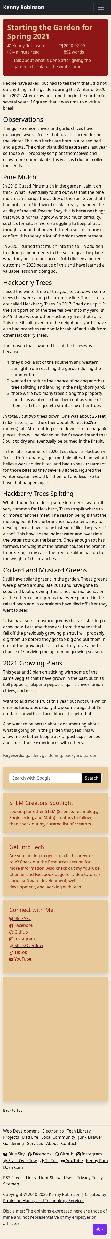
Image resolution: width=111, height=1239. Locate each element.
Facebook (23, 925)
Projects (11, 1137)
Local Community (58, 1137)
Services (35, 1143)
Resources (58, 862)
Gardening (13, 1143)
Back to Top (13, 1110)
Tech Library (79, 1131)
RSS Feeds (13, 1178)
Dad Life (30, 1137)
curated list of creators (68, 824)
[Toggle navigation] (100, 7)
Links (31, 1178)
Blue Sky (22, 918)
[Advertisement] (55, 1039)
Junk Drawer (90, 1137)
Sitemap (11, 1184)
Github (20, 932)
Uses (68, 1178)
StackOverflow (28, 945)
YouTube (22, 959)
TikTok (20, 952)
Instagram (24, 939)
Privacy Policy (89, 1178)
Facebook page (50, 874)
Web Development (21, 1131)
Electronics (53, 1131)
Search (91, 778)
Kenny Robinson (23, 7)
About (52, 1143)
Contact (68, 1143)
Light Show (50, 1178)
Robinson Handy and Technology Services (43, 1200)
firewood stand (83, 435)
